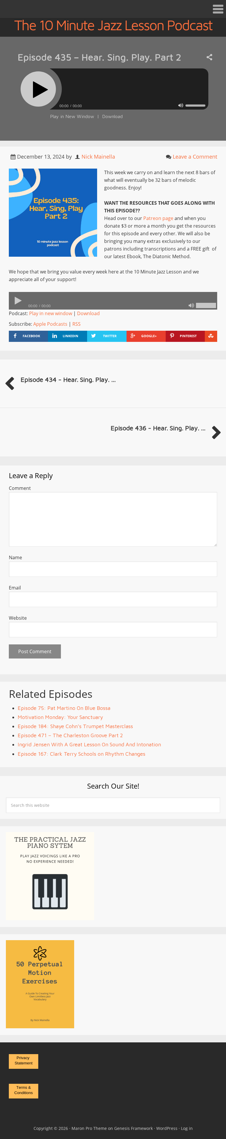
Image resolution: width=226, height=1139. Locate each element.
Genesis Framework (133, 1128)
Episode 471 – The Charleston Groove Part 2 (70, 735)
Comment (20, 488)
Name (15, 557)
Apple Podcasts (50, 324)
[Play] (38, 89)
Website (18, 618)
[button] (113, 9)
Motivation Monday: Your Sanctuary (60, 717)
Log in (187, 1128)
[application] (113, 104)
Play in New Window (72, 116)
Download (112, 116)
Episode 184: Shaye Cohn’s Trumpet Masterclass (75, 726)
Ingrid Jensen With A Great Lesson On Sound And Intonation (89, 744)
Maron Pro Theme (89, 1128)
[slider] (195, 105)
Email (15, 587)
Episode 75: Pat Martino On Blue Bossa (64, 708)
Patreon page (158, 218)
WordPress (166, 1128)
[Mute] (181, 105)
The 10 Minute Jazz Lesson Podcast (113, 25)
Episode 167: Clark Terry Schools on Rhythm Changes (81, 754)
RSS (76, 324)
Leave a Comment (195, 156)
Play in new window (50, 313)
